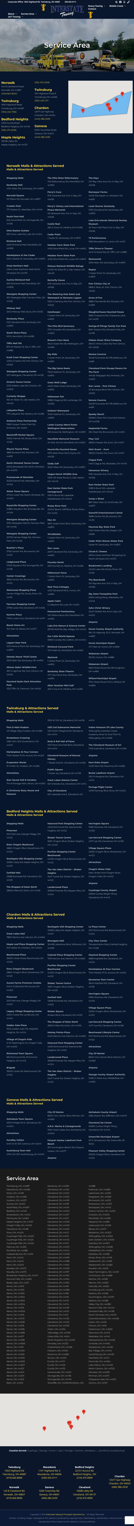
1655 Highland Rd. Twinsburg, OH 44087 (42, 2)
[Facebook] (120, 2)
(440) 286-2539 (42, 119)
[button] (83, 110)
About (11, 13)
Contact (92, 8)
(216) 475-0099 (8, 130)
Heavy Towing (95, 5)
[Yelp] (124, 2)
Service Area (27, 13)
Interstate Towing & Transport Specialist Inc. (65, 1514)
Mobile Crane (116, 5)
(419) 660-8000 (9, 93)
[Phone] (128, 2)
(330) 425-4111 (42, 100)
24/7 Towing (14, 16)
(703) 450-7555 (8, 112)
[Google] (116, 2)
